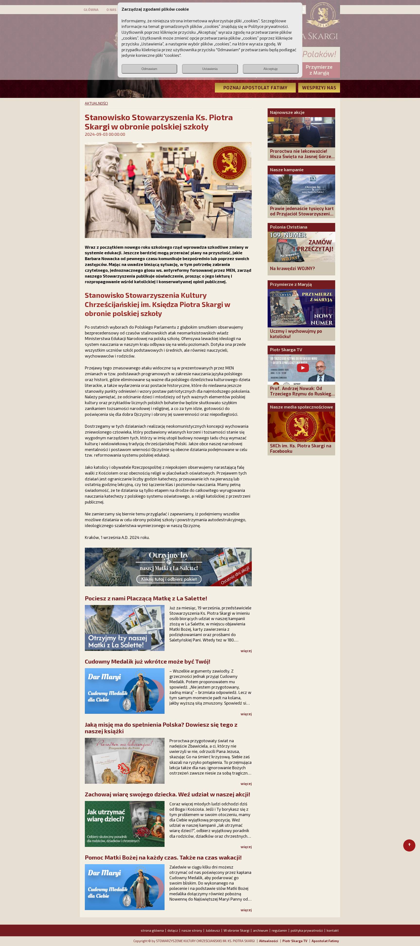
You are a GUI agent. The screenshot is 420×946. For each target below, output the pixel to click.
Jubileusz (213, 930)
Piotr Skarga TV (286, 349)
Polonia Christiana (288, 227)
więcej (246, 650)
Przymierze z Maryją (291, 284)
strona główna (152, 930)
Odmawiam (149, 69)
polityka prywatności (307, 930)
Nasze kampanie (287, 169)
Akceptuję (270, 69)
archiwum (260, 930)
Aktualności (268, 941)
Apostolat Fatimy (325, 941)
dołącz (172, 930)
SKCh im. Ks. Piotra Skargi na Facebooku (300, 448)
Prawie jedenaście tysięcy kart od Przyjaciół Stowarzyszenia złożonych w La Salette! (302, 214)
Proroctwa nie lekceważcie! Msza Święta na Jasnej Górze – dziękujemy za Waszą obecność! (302, 159)
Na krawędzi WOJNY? (292, 269)
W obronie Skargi (236, 930)
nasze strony (192, 930)
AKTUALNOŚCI (96, 103)
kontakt (333, 930)
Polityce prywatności (268, 26)
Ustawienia (210, 69)
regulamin (279, 930)
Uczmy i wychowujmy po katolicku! (296, 334)
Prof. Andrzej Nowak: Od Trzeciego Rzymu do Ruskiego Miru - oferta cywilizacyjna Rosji (302, 397)
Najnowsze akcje (287, 112)
